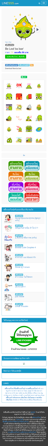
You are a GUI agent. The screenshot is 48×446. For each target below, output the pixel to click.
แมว (42, 388)
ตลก (38, 391)
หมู (7, 391)
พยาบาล (20, 391)
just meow (19, 296)
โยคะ (25, 391)
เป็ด (35, 391)
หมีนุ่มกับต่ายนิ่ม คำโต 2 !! (26, 227)
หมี (39, 388)
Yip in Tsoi (8, 42)
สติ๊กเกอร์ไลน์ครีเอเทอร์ (12, 65)
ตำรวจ (10, 391)
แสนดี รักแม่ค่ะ (21, 306)
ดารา (11, 395)
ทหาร (15, 391)
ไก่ (32, 391)
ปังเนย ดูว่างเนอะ (22, 266)
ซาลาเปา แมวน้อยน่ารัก (25, 257)
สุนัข (20, 393)
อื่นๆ (32, 65)
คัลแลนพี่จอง (28, 400)
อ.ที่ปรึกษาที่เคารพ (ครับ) (26, 237)
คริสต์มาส (16, 400)
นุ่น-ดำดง (41, 395)
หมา (17, 393)
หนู (42, 393)
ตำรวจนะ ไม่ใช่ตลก (23, 276)
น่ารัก (13, 393)
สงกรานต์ (34, 395)
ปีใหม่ (22, 400)
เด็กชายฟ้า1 (20, 286)
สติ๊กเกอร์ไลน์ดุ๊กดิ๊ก (24, 65)
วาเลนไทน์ (26, 395)
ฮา (41, 391)
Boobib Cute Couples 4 (25, 247)
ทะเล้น (25, 393)
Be (24, 155)
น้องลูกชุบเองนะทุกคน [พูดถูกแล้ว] (28, 219)
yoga (29, 391)
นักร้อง (15, 395)
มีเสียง (30, 393)
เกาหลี (20, 395)
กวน (38, 393)
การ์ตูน (6, 395)
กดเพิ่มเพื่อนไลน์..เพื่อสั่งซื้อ (16, 56)
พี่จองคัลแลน (37, 400)
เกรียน (34, 393)
